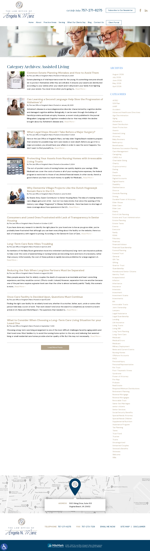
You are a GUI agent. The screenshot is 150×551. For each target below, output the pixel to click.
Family (115, 232)
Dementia (116, 175)
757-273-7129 (88, 526)
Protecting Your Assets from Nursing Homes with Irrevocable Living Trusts (64, 160)
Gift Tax (115, 259)
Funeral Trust (118, 253)
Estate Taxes (118, 223)
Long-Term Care (119, 334)
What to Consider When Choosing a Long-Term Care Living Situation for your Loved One (54, 321)
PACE (114, 358)
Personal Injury (118, 361)
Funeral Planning (119, 250)
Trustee (115, 436)
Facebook (140, 10)
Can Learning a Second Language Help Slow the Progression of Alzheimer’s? (65, 101)
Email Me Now (107, 526)
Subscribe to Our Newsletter (120, 10)
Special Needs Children (122, 418)
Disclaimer (139, 526)
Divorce (115, 190)
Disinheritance (118, 187)
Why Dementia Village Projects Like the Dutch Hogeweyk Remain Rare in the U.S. (62, 189)
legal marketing (83, 546)
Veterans (116, 451)
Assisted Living (118, 133)
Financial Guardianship (122, 247)
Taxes (115, 430)
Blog (90, 22)
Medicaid (116, 337)
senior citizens (118, 406)
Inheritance (117, 283)
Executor (116, 229)
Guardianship (118, 268)
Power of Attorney (120, 376)
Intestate (116, 289)
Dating (115, 169)
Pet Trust (116, 367)
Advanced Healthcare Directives (126, 112)
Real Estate (117, 385)
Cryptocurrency (119, 166)
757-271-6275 (91, 10)
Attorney (116, 136)
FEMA (114, 235)
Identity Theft (118, 274)
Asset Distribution (120, 124)
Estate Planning (119, 220)
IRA (113, 301)
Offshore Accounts (120, 355)
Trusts (115, 439)
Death (115, 172)
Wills (114, 457)
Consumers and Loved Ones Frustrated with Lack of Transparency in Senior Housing (53, 219)
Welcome (116, 454)
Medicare (116, 343)
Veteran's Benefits (120, 448)
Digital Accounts (119, 178)
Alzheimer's (117, 121)
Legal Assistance (119, 313)
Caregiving (116, 154)
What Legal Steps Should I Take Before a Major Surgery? (61, 132)
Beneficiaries (117, 145)
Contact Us (99, 22)
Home (31, 22)
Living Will (116, 328)
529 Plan (116, 103)
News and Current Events (123, 349)
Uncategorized (118, 442)
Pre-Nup (116, 379)
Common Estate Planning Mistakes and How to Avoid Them (63, 72)
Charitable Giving (119, 160)
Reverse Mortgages (120, 397)
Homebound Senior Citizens (124, 271)
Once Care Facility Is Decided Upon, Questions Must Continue (45, 297)
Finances (116, 241)
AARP (114, 106)
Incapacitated (118, 277)
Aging (114, 118)
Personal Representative (122, 364)
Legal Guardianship (120, 316)
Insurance (116, 286)
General (115, 256)
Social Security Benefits (122, 412)
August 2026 (118, 74)
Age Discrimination (120, 115)
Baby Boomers (118, 139)
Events (115, 226)
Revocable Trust (119, 400)
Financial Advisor (119, 244)
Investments (117, 298)
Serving (62, 22)
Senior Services (119, 409)
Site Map (125, 526)
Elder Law (116, 208)
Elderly (115, 211)
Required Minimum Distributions (125, 388)
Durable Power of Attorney (124, 199)
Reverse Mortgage (120, 394)
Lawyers (116, 310)
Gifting (115, 262)
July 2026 (116, 77)
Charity (115, 163)
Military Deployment (121, 346)
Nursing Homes (118, 352)
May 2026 (116, 83)
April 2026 (116, 86)
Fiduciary (116, 238)
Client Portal (114, 22)
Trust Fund (117, 433)
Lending (115, 319)
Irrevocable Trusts (120, 304)
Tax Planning (117, 427)
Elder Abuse (117, 202)
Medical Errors (118, 340)
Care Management (120, 151)
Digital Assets (118, 181)
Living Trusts (117, 325)
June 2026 (117, 80)
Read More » (81, 89)
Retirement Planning (120, 391)
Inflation (115, 280)
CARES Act (117, 157)
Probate (116, 382)
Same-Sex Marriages (121, 403)
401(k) (115, 100)
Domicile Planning (119, 193)
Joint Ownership (119, 307)
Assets (115, 130)
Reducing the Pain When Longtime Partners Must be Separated (45, 270)
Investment (117, 292)
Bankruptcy (117, 142)
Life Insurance (118, 322)
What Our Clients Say (76, 22)
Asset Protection (119, 127)
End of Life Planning (120, 214)
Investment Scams (120, 295)
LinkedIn (146, 10)
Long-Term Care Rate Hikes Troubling (30, 244)
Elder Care (116, 205)
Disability (116, 184)
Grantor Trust (118, 265)
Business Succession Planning (125, 148)
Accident (116, 109)
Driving (115, 196)
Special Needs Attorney (122, 415)
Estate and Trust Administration (126, 217)
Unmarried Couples (120, 445)
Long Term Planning (120, 331)
